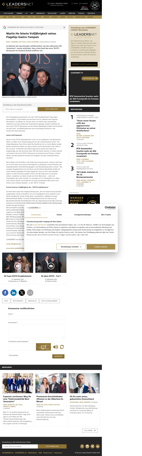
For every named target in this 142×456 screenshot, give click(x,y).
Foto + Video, (81, 161)
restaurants (18, 301)
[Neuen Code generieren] (61, 347)
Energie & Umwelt (9, 406)
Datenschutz (47, 453)
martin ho (32, 301)
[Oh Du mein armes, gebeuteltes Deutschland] (84, 383)
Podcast (81, 13)
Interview (85, 137)
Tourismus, (15, 42)
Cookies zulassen (100, 247)
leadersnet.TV (77, 73)
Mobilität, (12, 405)
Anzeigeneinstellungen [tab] (82, 215)
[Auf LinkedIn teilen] (13, 293)
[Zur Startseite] (17, 5)
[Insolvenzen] (84, 8)
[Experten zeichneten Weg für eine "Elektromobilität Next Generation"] (17, 383)
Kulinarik (35, 42)
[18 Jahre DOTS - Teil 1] (50, 263)
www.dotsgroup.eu (13, 244)
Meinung (87, 402)
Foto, (79, 182)
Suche (76, 3)
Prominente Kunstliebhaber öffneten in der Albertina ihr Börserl (49, 399)
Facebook (84, 3)
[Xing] (92, 446)
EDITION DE (91, 13)
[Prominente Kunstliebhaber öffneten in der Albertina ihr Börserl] (50, 383)
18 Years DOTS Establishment (17, 276)
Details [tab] (59, 215)
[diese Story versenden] (30, 293)
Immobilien (40, 13)
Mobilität (38, 17)
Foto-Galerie (8, 13)
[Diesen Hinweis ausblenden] (64, 27)
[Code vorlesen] (55, 347)
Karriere (62, 17)
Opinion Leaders (80, 17)
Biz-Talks (70, 17)
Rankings (90, 17)
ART (32, 13)
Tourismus (54, 17)
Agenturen (18, 17)
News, (8, 42)
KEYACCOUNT (52, 13)
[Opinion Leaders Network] (95, 6)
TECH (31, 17)
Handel (26, 17)
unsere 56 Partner (39, 225)
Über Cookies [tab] (106, 215)
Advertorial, (75, 402)
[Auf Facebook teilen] (5, 293)
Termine (19, 13)
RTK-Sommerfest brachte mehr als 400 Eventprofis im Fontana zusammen (84, 98)
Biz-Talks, (23, 42)
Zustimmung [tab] (36, 215)
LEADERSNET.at (7, 453)
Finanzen (46, 17)
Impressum (58, 453)
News (4, 17)
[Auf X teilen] (22, 293)
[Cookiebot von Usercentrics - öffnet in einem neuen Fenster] (106, 207)
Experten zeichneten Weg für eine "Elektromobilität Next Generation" (17, 399)
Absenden (58, 356)
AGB (40, 453)
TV (26, 13)
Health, (79, 137)
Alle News (88, 430)
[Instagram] (87, 446)
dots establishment (49, 301)
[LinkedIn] (98, 446)
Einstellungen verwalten (70, 247)
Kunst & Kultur (54, 405)
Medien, (84, 180)
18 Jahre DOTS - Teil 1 (51, 276)
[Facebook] (82, 446)
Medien (10, 17)
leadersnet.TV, (86, 182)
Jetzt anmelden (51, 109)
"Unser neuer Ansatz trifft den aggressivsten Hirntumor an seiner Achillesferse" (86, 126)
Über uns (72, 13)
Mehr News (7, 367)
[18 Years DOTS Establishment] (17, 263)
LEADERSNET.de (21, 453)
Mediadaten (32, 453)
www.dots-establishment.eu (16, 248)
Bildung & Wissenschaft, (86, 136)
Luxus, (29, 42)
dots (6, 301)
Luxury (62, 13)
